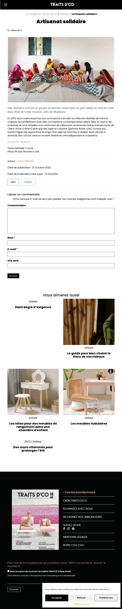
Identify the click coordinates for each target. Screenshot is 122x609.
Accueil (29, 14)
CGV (74, 545)
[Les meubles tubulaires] (89, 392)
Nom (11, 237)
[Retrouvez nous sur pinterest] (73, 529)
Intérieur (65, 14)
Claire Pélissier (25, 161)
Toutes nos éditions (79, 492)
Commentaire (16, 205)
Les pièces (51, 14)
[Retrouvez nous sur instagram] (68, 529)
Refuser (81, 597)
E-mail (12, 249)
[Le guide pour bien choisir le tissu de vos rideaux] (89, 322)
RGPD (66, 545)
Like (13, 182)
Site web (12, 260)
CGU (81, 545)
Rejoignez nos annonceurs (82, 517)
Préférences (106, 597)
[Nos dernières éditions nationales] (33, 518)
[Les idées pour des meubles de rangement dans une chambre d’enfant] (33, 392)
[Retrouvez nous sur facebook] (64, 529)
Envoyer (13, 275)
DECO (39, 14)
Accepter (57, 597)
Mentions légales (81, 604)
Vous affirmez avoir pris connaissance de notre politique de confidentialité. (41, 575)
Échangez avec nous (78, 509)
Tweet (28, 182)
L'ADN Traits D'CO (75, 500)
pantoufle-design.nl (18, 142)
